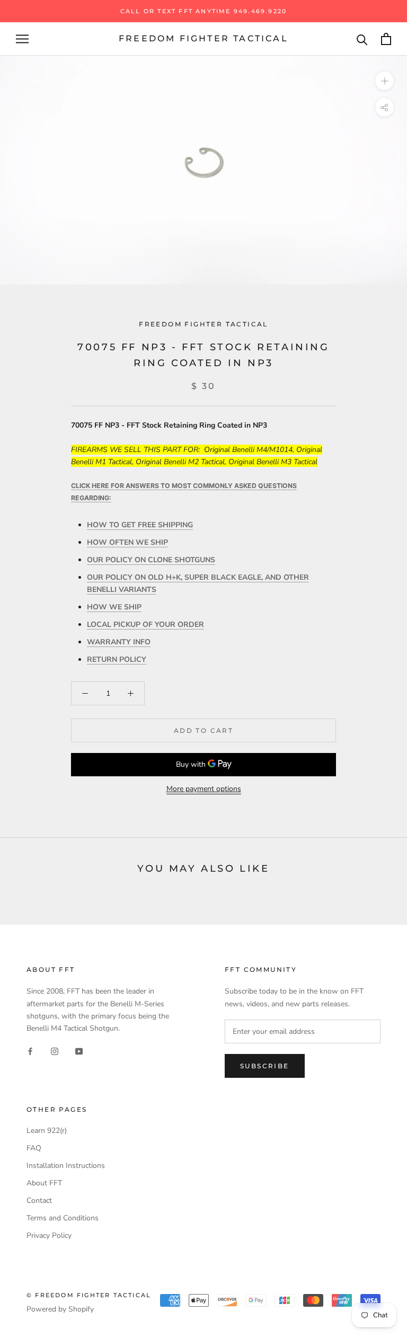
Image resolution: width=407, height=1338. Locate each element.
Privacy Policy (49, 1235)
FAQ (33, 1148)
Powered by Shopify (60, 1309)
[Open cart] (386, 39)
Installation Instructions (65, 1165)
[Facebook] (30, 1051)
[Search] (362, 39)
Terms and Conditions (62, 1218)
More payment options (203, 789)
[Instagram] (54, 1051)
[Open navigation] (22, 38)
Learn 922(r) (46, 1131)
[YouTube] (79, 1051)
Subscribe (264, 1066)
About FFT (44, 1183)
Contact (39, 1200)
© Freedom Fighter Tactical (88, 1295)
